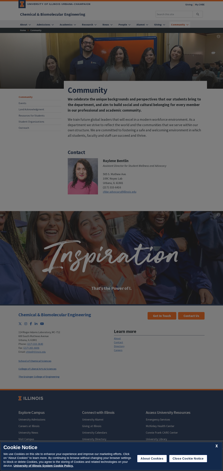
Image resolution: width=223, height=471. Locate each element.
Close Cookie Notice (188, 458)
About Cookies (152, 458)
